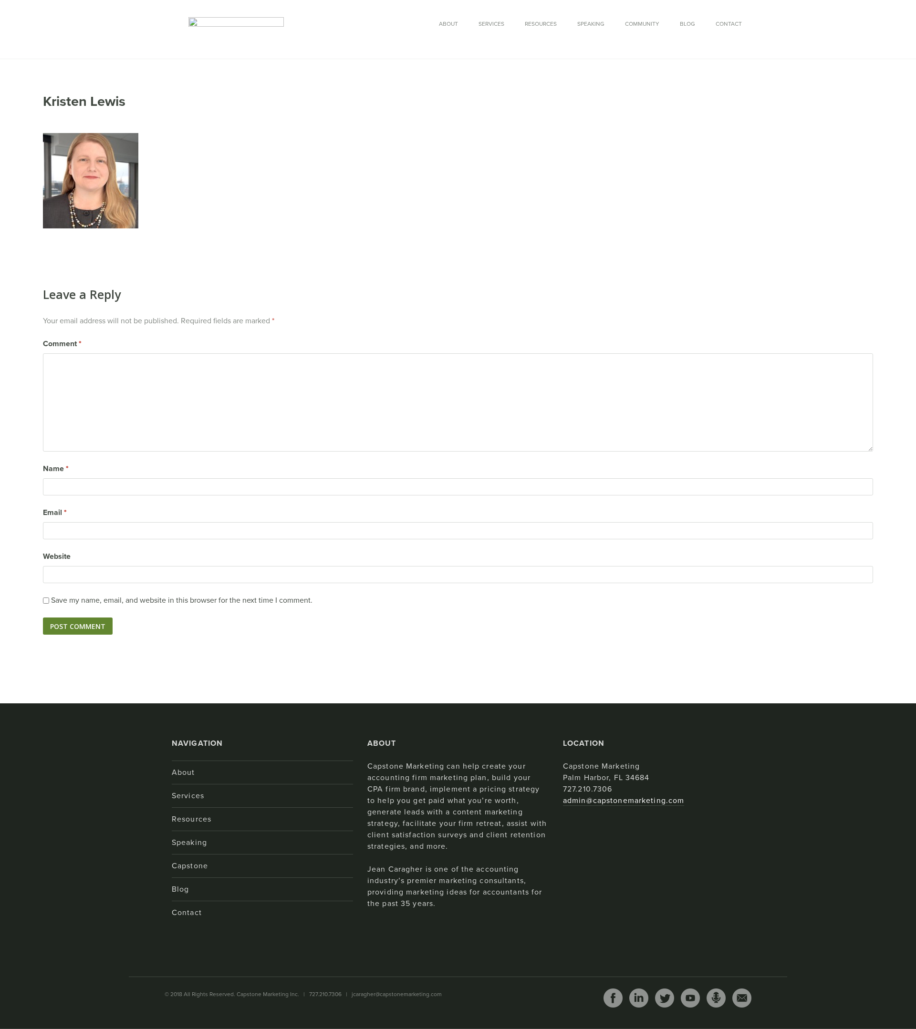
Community (642, 24)
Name (56, 468)
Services (491, 24)
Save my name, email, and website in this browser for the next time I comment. (181, 600)
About (448, 24)
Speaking (590, 24)
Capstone (190, 866)
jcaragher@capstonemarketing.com (397, 994)
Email (55, 512)
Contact (729, 24)
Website (57, 556)
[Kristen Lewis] (90, 180)
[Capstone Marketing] (236, 28)
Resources (541, 24)
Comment (62, 344)
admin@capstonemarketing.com (623, 800)
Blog (687, 24)
